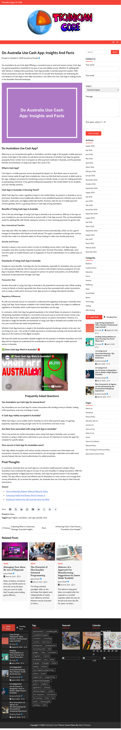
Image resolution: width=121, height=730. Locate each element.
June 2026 (89, 154)
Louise (99, 330)
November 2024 (91, 209)
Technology (90, 302)
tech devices (51, 694)
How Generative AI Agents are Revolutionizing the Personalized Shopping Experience (105, 387)
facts (45, 518)
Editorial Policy (91, 445)
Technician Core (51, 725)
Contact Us (90, 425)
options (35, 673)
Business (89, 263)
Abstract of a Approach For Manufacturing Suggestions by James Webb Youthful (69, 573)
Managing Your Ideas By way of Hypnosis (14, 568)
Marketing (89, 285)
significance (37, 687)
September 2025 (92, 188)
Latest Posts (94, 317)
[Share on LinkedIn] (21, 509)
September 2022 (92, 231)
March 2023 (90, 226)
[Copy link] (55, 509)
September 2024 (92, 214)
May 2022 (89, 239)
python (35, 684)
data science (46, 642)
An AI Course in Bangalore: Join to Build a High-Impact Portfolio (106, 372)
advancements (38, 631)
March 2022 (90, 243)
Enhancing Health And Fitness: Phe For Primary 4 (25, 495)
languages (45, 663)
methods (44, 666)
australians (23, 518)
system (50, 691)
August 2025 (90, 192)
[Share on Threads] (50, 509)
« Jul (94, 660)
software (47, 687)
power (43, 673)
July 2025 (89, 197)
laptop (54, 663)
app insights (13, 518)
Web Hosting (90, 310)
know (52, 659)
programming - (50, 677)
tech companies (38, 694)
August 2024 (90, 218)
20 (105, 648)
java (46, 659)
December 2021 (91, 252)
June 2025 (89, 201)
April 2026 (89, 163)
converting (47, 638)
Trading (88, 306)
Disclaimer (89, 413)
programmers (37, 677)
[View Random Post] (113, 42)
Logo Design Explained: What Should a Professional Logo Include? (106, 325)
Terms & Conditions (92, 441)
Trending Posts (111, 317)
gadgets (35, 652)
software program (39, 691)
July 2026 (89, 150)
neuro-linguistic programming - (44, 670)
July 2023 (89, 222)
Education (89, 272)
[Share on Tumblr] (44, 509)
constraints (37, 638)
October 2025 (91, 184)
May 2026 (89, 159)
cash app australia (35, 518)
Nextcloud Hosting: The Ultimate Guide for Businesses (104, 355)
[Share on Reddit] (38, 509)
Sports (88, 297)
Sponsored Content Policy (95, 454)
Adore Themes (84, 725)
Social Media (90, 293)
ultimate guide (45, 701)
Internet (88, 280)
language (36, 663)
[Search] (117, 42)
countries (36, 642)
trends (35, 701)
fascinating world (39, 649)
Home (88, 276)
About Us (89, 408)
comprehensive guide (40, 635)
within (44, 705)
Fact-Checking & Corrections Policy (98, 450)
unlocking (36, 705)
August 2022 (90, 235)
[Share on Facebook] (10, 509)
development (37, 645)
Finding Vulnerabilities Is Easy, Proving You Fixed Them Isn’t (105, 339)
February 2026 (91, 171)
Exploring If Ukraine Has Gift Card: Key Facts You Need (27, 499)
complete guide (51, 631)
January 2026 (90, 176)
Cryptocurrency (91, 268)
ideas (43, 652)
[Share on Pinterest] (33, 509)
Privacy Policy (90, 417)
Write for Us (90, 433)
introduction (37, 659)
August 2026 (90, 146)
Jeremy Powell (32, 58)
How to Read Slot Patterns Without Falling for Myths (27, 491)
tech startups (37, 698)
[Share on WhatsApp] (27, 509)
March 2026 (90, 167)
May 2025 (89, 205)
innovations (52, 652)
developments (50, 645)
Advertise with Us (92, 421)
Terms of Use (90, 429)
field (49, 649)
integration (37, 656)
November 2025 (91, 180)
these (47, 698)
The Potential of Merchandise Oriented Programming (39, 571)
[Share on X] (16, 509)
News (12, 514)
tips (53, 698)
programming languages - (42, 680)
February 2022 (91, 248)
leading (35, 666)
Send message (93, 133)
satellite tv (44, 684)
